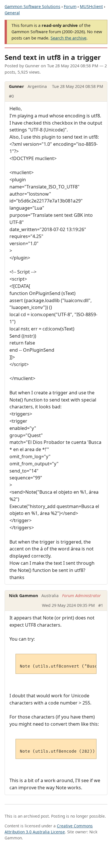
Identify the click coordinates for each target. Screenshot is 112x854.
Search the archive (68, 38)
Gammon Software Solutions (32, 6)
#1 (100, 605)
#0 (11, 96)
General (12, 12)
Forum (70, 6)
